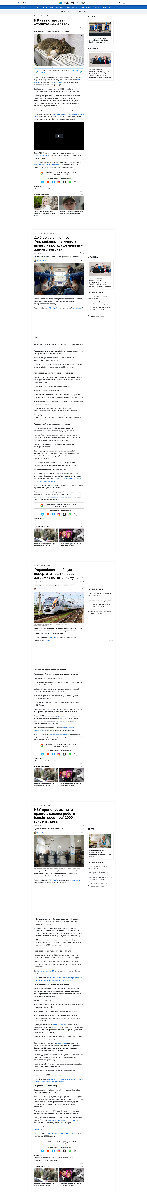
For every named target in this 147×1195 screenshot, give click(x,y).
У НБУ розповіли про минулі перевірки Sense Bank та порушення (99, 40)
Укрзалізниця (38, 521)
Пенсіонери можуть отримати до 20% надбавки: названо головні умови (100, 853)
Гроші (74, 11)
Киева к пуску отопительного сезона (47, 165)
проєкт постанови (60, 1025)
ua (19, 3)
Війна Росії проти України (52, 761)
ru (26, 3)
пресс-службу (57, 82)
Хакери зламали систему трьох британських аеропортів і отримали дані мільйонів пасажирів (99, 315)
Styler (94, 7)
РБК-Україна (53, 308)
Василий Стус (38, 1160)
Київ (50, 188)
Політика (59, 7)
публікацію (76, 880)
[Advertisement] (59, 323)
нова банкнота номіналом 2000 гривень (62, 1120)
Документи (53, 1160)
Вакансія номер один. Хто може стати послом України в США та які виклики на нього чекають (100, 74)
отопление (57, 188)
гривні (71, 1157)
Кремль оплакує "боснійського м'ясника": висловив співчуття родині (100, 303)
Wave (88, 7)
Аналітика (49, 7)
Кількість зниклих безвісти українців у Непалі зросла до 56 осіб (100, 297)
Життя (74, 7)
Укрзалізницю (77, 308)
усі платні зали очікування (67, 716)
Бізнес (67, 7)
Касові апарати (63, 1157)
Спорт (81, 7)
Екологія (86, 11)
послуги (54, 1157)
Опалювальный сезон (41, 188)
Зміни (79, 11)
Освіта (69, 11)
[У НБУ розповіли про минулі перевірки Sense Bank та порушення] (100, 29)
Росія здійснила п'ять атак (59, 734)
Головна (36, 16)
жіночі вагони (48, 521)
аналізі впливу (61, 1043)
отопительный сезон (41, 156)
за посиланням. (75, 685)
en (23, 3)
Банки (46, 1160)
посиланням (62, 1039)
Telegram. (49, 640)
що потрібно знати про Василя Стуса (59, 1134)
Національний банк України (42, 1157)
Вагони (57, 521)
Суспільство (62, 11)
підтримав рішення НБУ (45, 971)
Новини (40, 7)
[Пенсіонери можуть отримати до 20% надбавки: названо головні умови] (100, 841)
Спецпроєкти (104, 7)
